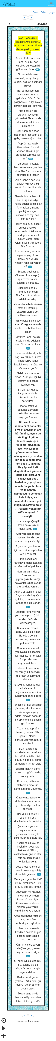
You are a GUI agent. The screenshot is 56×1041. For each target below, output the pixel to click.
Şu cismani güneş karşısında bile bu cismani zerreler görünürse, (28, 395)
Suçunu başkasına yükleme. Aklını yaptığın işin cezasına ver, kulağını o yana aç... (28, 277)
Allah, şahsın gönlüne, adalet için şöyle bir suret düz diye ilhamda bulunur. (28, 185)
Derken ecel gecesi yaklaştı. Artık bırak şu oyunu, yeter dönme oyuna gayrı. (28, 982)
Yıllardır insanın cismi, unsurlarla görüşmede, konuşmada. (28, 772)
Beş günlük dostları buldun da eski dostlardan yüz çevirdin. (28, 817)
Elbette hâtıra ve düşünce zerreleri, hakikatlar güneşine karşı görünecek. (28, 411)
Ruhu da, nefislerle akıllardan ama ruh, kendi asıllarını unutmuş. (28, 784)
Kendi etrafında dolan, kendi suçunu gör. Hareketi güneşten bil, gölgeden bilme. (28, 63)
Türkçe (43, 12)
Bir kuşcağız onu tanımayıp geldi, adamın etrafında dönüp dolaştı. (28, 562)
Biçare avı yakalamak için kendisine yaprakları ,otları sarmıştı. (28, 550)
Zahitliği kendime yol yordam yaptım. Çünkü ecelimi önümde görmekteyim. (28, 617)
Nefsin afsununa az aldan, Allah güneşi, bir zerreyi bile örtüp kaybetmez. (28, 378)
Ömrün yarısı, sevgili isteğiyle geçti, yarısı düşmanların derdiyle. (28, 948)
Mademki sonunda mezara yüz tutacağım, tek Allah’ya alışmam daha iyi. (28, 673)
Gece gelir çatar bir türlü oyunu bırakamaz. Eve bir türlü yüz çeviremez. (28, 883)
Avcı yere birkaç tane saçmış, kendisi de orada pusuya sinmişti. (28, 537)
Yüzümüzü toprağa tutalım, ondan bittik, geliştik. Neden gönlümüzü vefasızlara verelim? (28, 735)
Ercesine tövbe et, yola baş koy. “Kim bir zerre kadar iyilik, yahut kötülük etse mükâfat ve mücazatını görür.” (28, 360)
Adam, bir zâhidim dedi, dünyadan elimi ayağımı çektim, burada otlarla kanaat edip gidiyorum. (28, 597)
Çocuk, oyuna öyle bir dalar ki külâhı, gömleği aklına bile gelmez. (28, 870)
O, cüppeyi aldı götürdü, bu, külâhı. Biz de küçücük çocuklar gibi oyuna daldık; (28, 966)
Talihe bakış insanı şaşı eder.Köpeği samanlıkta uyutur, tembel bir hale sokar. (28, 326)
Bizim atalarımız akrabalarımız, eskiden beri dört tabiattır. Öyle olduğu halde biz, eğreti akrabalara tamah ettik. (28, 756)
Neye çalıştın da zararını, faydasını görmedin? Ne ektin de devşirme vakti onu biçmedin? (28, 118)
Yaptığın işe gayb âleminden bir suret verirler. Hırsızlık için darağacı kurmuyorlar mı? (28, 150)
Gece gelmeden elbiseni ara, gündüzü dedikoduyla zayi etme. (28, 919)
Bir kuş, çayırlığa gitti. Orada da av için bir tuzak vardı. (28, 524)
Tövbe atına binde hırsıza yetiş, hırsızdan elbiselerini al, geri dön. (28, 997)
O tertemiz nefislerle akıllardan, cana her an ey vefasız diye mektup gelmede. (28, 803)
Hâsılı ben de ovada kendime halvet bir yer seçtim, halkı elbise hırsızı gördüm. (28, 933)
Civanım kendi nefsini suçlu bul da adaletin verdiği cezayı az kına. (28, 340)
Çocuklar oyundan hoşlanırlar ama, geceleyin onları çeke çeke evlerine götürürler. (28, 831)
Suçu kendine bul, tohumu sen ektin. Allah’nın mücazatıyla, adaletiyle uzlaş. (28, 293)
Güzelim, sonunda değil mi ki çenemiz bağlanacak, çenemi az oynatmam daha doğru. (28, 690)
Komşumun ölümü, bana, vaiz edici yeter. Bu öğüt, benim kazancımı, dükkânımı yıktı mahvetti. (28, 635)
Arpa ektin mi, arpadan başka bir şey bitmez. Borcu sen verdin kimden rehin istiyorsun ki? (28, 258)
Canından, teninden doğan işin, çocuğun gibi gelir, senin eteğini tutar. (28, 134)
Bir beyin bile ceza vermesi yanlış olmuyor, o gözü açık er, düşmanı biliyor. (28, 79)
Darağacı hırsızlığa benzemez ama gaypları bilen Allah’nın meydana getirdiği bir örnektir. (28, 169)
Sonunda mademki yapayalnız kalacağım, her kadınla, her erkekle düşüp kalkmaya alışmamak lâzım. (28, 655)
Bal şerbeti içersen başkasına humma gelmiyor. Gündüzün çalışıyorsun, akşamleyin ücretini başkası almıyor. (28, 98)
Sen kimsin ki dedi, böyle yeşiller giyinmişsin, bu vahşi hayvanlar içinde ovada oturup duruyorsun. (28, 578)
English (36, 12)
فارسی (51, 12)
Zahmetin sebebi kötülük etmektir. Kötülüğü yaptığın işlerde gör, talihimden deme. (28, 309)
